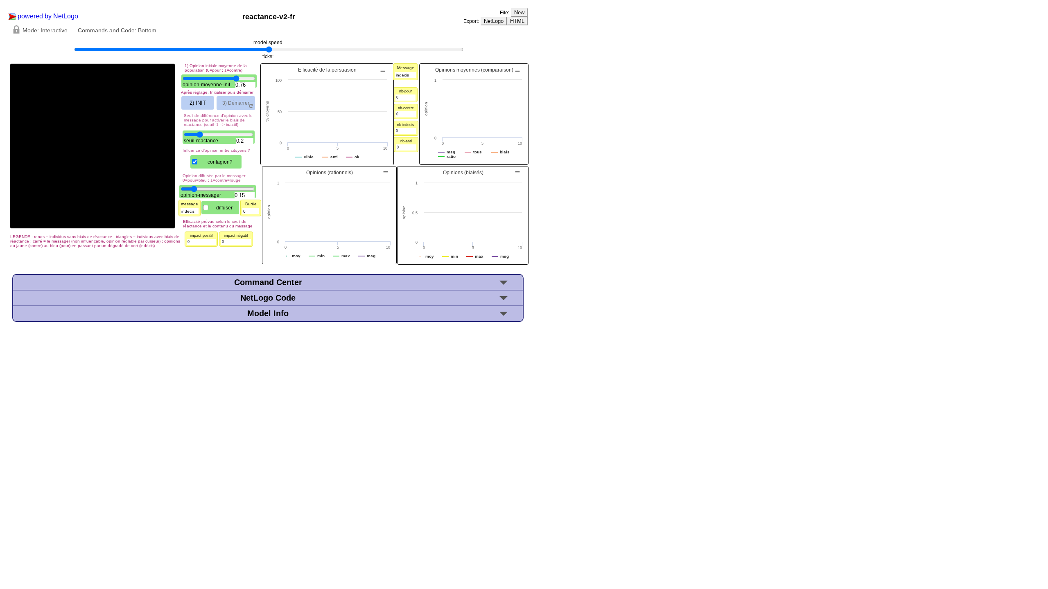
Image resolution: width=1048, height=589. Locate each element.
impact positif (201, 236)
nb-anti (406, 141)
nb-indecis (405, 125)
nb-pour (405, 91)
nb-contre (406, 108)
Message (405, 67)
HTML (517, 21)
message (189, 204)
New (519, 12)
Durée (251, 204)
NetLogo (494, 21)
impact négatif (236, 236)
